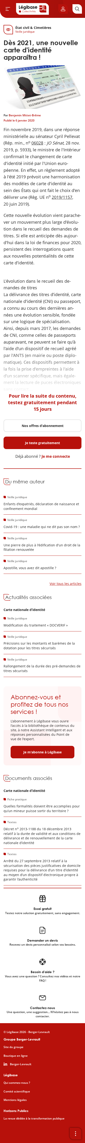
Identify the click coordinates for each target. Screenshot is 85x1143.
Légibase (11, 1075)
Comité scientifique (17, 1091)
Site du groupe (13, 1047)
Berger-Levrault (20, 1064)
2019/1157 (62, 197)
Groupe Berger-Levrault (22, 1039)
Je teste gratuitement (42, 443)
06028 (37, 143)
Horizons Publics (16, 1111)
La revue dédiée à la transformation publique (34, 1118)
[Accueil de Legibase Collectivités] (32, 9)
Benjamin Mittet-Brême (25, 115)
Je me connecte (56, 456)
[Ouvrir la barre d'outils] (75, 1133)
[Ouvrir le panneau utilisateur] (63, 9)
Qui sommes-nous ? (17, 1083)
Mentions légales (15, 1100)
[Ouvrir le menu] (8, 9)
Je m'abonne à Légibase (42, 752)
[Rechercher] (77, 9)
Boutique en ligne (16, 1056)
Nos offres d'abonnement (43, 425)
